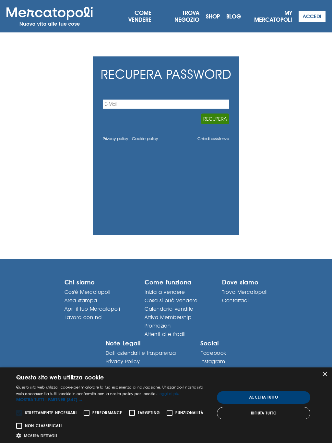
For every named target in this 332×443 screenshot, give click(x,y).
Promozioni (158, 326)
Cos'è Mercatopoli (88, 292)
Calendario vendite (169, 309)
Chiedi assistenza (213, 138)
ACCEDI (312, 16)
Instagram (212, 361)
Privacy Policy (122, 361)
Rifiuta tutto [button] (263, 413)
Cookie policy (145, 138)
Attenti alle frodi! (165, 334)
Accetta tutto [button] (263, 397)
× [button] (324, 374)
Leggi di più (168, 393)
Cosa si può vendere (171, 300)
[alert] (166, 405)
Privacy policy (115, 138)
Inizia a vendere (165, 292)
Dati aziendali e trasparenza (141, 353)
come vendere (139, 16)
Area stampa (81, 300)
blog (233, 16)
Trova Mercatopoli (244, 292)
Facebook (213, 353)
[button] (112, 399)
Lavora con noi (84, 317)
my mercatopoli (273, 16)
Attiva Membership (168, 317)
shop (213, 16)
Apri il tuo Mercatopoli (92, 309)
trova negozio (186, 16)
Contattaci (235, 300)
